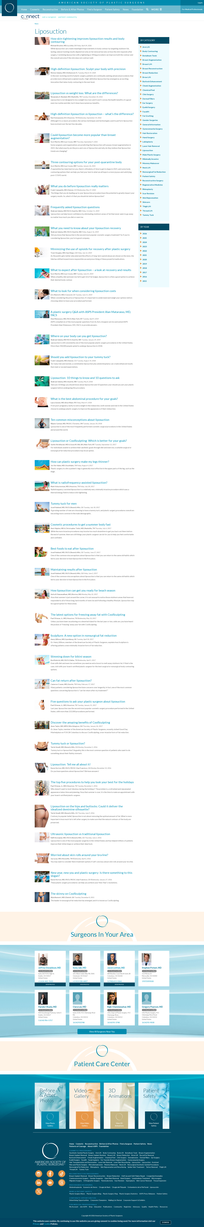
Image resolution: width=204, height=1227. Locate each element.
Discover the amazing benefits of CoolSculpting (80, 722)
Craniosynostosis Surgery (78, 1178)
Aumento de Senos (90, 1187)
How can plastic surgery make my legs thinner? (80, 461)
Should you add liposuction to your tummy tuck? (80, 357)
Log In (200, 3)
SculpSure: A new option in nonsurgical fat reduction (84, 635)
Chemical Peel (148, 90)
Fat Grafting (147, 116)
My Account (73, 1207)
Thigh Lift (146, 206)
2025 (144, 238)
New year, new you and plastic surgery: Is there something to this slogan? (91, 874)
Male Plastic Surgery (151, 155)
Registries (127, 1207)
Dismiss (165, 1222)
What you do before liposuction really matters (79, 186)
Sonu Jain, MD (79, 967)
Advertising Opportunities (79, 1200)
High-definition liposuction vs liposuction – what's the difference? (92, 114)
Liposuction (147, 150)
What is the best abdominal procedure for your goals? (84, 398)
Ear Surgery (147, 103)
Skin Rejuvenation (150, 198)
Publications (107, 1207)
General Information (151, 124)
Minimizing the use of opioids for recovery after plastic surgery (90, 249)
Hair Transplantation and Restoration (83, 1162)
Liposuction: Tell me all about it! (71, 764)
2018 (144, 268)
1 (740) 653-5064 (114, 981)
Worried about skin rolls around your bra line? (79, 855)
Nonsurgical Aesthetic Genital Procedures (143, 1165)
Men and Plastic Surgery (78, 1165)
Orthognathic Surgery (91, 1181)
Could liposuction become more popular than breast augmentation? (83, 136)
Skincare (146, 202)
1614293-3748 (113, 1022)
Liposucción (154, 1187)
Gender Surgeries (150, 120)
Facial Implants (93, 1160)
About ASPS (93, 1146)
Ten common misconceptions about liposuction (80, 419)
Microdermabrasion (96, 1165)
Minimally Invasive (150, 159)
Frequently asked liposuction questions (75, 207)
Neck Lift (146, 167)
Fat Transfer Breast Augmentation (113, 1160)
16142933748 (79, 1022)
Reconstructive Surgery (152, 180)
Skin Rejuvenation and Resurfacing (113, 1167)
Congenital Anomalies (155, 1176)
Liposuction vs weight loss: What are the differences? (84, 93)
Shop (91, 1207)
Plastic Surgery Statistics (128, 1194)
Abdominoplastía (75, 1187)
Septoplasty (130, 1181)
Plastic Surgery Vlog (110, 1194)
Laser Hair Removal (151, 146)
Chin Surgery (148, 94)
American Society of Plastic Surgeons (102, 2)
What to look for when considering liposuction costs (83, 291)
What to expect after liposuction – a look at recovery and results (91, 270)
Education (98, 1207)
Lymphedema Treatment (141, 1178)
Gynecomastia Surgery (152, 129)
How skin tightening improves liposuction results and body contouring (87, 40)
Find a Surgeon (94, 9)
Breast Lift (147, 64)
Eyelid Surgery (148, 107)
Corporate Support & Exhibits (134, 1200)
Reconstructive (50, 9)
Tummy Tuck (148, 215)
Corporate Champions (98, 1200)
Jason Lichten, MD (116, 967)
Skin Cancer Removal (144, 1181)
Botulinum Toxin (149, 55)
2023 (144, 246)
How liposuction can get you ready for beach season (83, 590)
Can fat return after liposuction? (71, 680)
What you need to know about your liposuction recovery (86, 228)
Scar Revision (148, 193)
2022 (144, 251)
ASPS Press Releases (147, 1194)
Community (118, 1207)
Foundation (137, 9)
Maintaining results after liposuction (74, 569)
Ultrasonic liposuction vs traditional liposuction (80, 834)
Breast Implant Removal (78, 1155)
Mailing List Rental (115, 1200)
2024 (144, 242)
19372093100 (148, 981)
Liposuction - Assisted (150, 1162)
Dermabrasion (133, 1158)
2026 (144, 233)
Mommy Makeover (150, 163)
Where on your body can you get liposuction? (79, 336)
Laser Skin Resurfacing (122, 1162)
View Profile (50, 984)
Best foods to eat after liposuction (72, 548)
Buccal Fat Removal (147, 1155)
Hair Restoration (149, 133)
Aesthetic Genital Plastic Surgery (81, 1153)
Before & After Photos (72, 9)
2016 (144, 276)
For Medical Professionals (192, 9)
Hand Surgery (148, 137)
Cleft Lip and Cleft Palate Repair (133, 1176)
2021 (144, 255)
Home (24, 9)
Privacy (36, 1224)
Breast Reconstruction (152, 68)
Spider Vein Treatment (136, 1167)
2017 (144, 272)
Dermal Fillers (148, 99)
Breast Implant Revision (97, 1155)
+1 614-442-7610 (45, 981)
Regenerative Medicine (152, 185)
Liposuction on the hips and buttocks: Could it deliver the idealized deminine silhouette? (87, 807)
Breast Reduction (150, 73)
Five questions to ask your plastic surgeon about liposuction (88, 701)
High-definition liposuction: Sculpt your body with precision (88, 69)
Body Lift (120, 1153)
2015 (144, 281)
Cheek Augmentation (151, 86)
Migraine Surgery (75, 1181)
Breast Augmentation (152, 60)
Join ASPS (83, 1207)
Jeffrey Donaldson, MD (49, 967)
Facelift (145, 111)
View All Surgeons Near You (102, 1031)
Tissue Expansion (159, 1181)
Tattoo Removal (152, 1167)
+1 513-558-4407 (80, 981)
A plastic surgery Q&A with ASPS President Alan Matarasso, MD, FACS (91, 313)
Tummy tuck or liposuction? (68, 743)
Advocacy (136, 1207)
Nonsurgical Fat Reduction (154, 172)
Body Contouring (150, 51)
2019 (144, 264)
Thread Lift (147, 211)
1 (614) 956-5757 (45, 1020)
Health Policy (153, 1207)
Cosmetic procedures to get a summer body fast (81, 524)
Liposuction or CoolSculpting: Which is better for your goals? (89, 440)
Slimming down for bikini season (71, 656)
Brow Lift (146, 77)
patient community (68, 17)
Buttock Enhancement (152, 81)
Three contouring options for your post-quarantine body (86, 162)
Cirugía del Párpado (119, 1187)
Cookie (47, 1224)
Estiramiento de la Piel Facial (138, 1187)
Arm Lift (146, 47)
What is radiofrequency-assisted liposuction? (79, 482)
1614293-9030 (148, 1022)
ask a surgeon (49, 17)
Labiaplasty (147, 142)
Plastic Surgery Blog (94, 1194)
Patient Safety (112, 9)
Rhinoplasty (147, 189)
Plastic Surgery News (77, 1194)
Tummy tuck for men (64, 503)
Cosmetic (35, 9)
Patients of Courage (77, 1146)
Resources (164, 1207)
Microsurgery (156, 1178)
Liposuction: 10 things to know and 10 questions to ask (85, 377)
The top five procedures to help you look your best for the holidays (92, 782)
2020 (144, 259)
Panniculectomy (107, 1181)
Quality (144, 1207)
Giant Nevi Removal (111, 1178)
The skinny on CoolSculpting (68, 893)
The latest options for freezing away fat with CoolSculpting (88, 614)
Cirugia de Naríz (104, 1187)
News (126, 9)
